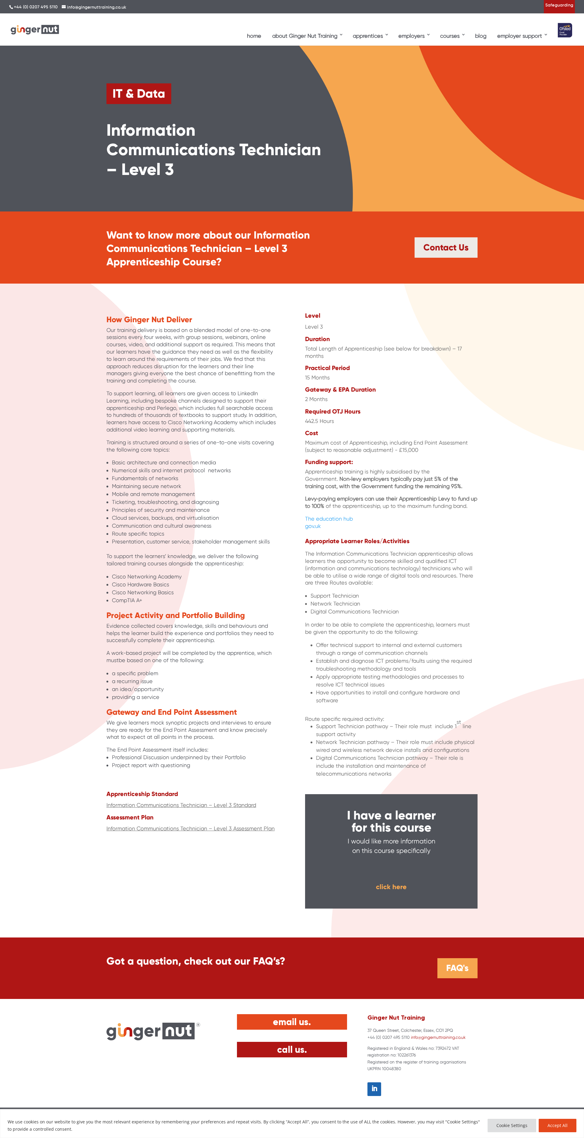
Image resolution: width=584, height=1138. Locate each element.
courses (450, 36)
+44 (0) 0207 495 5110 (36, 7)
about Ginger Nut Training (304, 36)
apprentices (368, 36)
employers (411, 36)
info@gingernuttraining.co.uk (438, 1037)
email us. (292, 1022)
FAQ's (457, 967)
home (254, 36)
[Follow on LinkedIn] (374, 1089)
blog (480, 36)
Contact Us (446, 247)
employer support (519, 36)
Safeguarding (559, 5)
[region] (292, 1123)
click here (391, 887)
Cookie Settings (511, 1125)
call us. (292, 1049)
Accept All (558, 1125)
